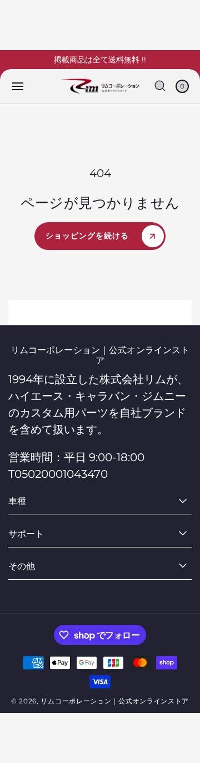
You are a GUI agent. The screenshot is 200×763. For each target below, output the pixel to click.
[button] (17, 86)
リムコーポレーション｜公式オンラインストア (115, 701)
